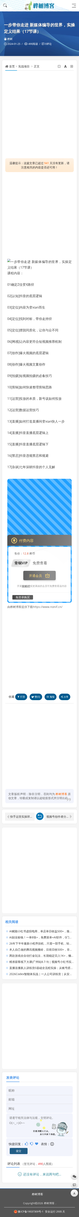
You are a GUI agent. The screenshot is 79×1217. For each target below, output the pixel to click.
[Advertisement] (39, 114)
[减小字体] (59, 66)
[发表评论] (74, 1185)
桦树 (10, 39)
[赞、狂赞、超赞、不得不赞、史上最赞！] (37, 1143)
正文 (37, 66)
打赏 (22, 697)
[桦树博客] (39, 5)
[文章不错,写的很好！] (27, 1143)
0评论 (48, 44)
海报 (52, 697)
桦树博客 (37, 1194)
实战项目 (24, 66)
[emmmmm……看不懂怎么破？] (32, 1143)
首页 (12, 66)
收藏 (11, 697)
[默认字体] (65, 66)
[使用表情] (52, 1144)
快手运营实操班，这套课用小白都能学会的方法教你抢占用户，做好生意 (22, 816)
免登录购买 (23, 597)
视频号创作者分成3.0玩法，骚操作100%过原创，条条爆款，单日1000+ (60, 816)
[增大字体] (72, 66)
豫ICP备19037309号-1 (30, 1211)
